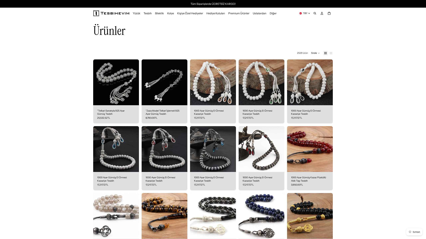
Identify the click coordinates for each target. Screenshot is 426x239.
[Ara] (315, 13)
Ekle (136, 99)
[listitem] (273, 13)
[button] (315, 53)
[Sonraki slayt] (231, 216)
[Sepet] (329, 13)
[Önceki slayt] (195, 216)
